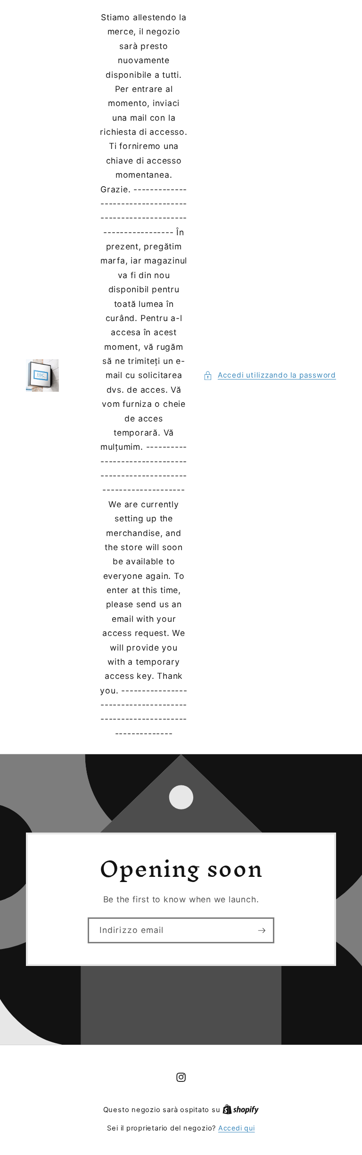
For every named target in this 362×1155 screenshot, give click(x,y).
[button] (269, 375)
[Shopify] (240, 1110)
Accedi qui (236, 1128)
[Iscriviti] (261, 930)
